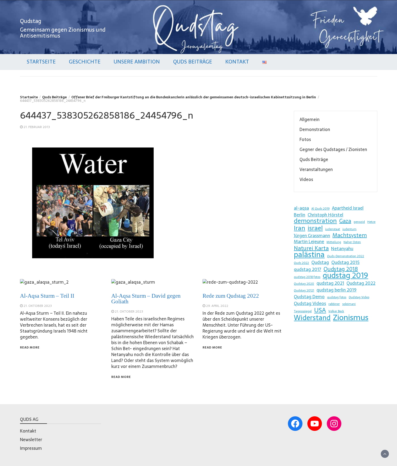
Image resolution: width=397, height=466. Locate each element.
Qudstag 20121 (304, 290)
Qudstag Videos (310, 303)
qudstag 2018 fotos (307, 277)
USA (320, 310)
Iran (299, 228)
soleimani (349, 304)
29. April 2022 (217, 306)
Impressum (31, 448)
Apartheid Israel (348, 208)
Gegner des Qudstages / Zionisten (333, 149)
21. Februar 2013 (36, 127)
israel (315, 228)
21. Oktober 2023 (37, 306)
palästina (309, 254)
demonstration (315, 221)
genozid (359, 222)
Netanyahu (342, 249)
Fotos (305, 139)
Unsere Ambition (137, 62)
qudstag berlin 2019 (336, 290)
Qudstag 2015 (345, 262)
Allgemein (309, 119)
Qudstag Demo (309, 297)
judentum (349, 229)
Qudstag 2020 (304, 283)
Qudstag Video (359, 297)
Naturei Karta (311, 248)
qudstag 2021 (330, 283)
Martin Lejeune (309, 241)
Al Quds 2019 (320, 208)
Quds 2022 (301, 263)
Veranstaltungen (316, 169)
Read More (30, 347)
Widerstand (312, 318)
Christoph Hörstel (325, 215)
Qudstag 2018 (341, 269)
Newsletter (31, 439)
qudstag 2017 (307, 269)
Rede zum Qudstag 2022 (231, 296)
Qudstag (30, 21)
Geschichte (84, 62)
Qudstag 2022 (360, 283)
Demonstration (315, 129)
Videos (306, 179)
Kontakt (237, 62)
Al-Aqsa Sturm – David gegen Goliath (146, 299)
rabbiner (334, 304)
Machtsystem (349, 235)
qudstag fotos (336, 297)
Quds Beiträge (192, 62)
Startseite (41, 62)
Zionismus (350, 317)
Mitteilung (334, 242)
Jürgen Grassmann (312, 236)
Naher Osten (352, 242)
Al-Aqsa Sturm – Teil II (47, 296)
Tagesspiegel (303, 311)
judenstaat (332, 229)
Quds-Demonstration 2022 (345, 256)
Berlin (299, 215)
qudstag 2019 (345, 275)
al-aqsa (301, 208)
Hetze (371, 222)
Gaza (345, 221)
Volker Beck (336, 311)
